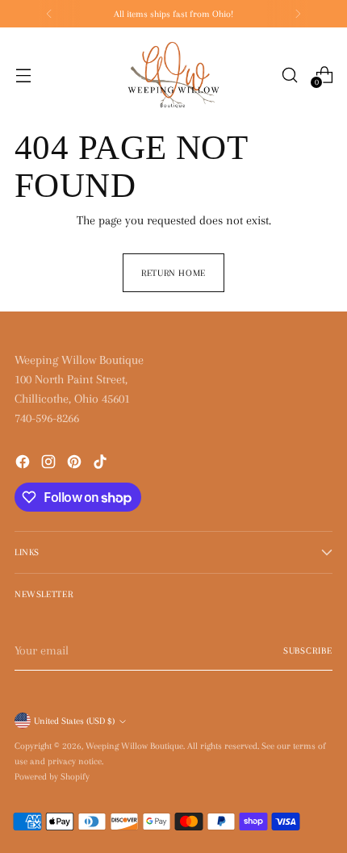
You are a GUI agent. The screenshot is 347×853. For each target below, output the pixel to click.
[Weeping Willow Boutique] (173, 75)
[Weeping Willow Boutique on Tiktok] (101, 464)
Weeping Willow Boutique (134, 745)
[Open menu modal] (23, 74)
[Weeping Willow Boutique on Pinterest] (76, 464)
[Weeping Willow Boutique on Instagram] (50, 464)
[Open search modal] (289, 74)
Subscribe (307, 650)
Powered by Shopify (52, 776)
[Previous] (49, 13)
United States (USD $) (74, 720)
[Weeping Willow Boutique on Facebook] (24, 464)
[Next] (298, 13)
